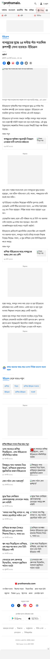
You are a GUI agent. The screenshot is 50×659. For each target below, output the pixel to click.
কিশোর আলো (19, 589)
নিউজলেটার (28, 633)
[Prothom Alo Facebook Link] (14, 606)
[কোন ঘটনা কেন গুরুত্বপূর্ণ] (39, 485)
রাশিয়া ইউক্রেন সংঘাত (31, 386)
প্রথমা (31, 593)
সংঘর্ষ (33, 392)
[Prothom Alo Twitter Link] (20, 606)
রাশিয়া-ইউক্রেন (20, 392)
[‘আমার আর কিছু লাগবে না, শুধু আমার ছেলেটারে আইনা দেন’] (39, 517)
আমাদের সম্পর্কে (8, 628)
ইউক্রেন (7, 392)
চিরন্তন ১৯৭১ (15, 593)
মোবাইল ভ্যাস (39, 593)
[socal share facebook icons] (4, 64)
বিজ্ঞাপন (19, 628)
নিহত (16, 386)
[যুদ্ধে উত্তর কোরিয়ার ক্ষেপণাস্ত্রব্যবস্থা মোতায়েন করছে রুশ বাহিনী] (39, 501)
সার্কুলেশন (29, 628)
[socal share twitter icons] (9, 64)
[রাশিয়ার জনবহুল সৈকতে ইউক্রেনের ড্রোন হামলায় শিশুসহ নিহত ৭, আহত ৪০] (39, 533)
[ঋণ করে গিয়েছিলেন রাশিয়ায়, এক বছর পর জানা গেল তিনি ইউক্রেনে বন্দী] (39, 548)
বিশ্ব (26, 10)
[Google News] (37, 605)
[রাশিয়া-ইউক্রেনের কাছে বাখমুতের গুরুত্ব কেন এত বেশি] (41, 253)
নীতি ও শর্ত (39, 628)
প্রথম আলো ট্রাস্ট (40, 589)
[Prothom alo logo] (25, 584)
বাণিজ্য (31, 10)
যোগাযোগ (17, 633)
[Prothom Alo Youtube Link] (32, 606)
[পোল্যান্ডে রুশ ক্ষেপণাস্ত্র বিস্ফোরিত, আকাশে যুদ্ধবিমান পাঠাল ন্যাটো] (39, 564)
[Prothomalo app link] (16, 619)
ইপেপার (24, 593)
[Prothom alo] (12, 3)
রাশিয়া (7, 386)
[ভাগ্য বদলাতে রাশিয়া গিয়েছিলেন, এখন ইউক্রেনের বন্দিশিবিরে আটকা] (39, 454)
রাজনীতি (20, 10)
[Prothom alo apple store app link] (33, 619)
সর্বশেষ (4, 10)
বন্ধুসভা (7, 593)
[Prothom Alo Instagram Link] (26, 606)
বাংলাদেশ (12, 10)
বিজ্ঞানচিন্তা (29, 589)
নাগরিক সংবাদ (8, 589)
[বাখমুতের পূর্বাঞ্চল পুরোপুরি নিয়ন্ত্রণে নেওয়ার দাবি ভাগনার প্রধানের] (41, 141)
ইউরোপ (5, 37)
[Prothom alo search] (35, 3)
